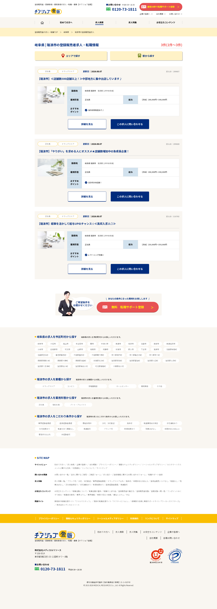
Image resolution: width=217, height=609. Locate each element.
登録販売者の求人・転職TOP (46, 32)
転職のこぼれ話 (110, 491)
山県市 (80, 349)
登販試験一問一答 (158, 491)
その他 (159, 386)
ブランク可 (108, 429)
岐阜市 (40, 343)
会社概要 (93, 464)
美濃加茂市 (170, 343)
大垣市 (53, 343)
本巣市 (118, 349)
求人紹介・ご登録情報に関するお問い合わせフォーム (124, 474)
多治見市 (79, 343)
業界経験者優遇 (44, 423)
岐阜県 (66, 32)
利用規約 (76, 468)
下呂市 (143, 349)
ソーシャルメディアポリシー (153, 464)
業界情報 (91, 494)
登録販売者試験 (142, 491)
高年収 (129, 423)
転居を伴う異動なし (66, 429)
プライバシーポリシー (107, 464)
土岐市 (40, 349)
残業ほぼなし (151, 429)
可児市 (67, 349)
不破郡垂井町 (79, 355)
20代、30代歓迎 (108, 423)
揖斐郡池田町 (80, 360)
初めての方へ (59, 464)
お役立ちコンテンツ (62, 491)
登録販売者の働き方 (126, 491)
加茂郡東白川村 (81, 366)
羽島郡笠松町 (43, 355)
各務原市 (53, 349)
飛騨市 (105, 349)
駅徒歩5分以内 (44, 434)
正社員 (41, 404)
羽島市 (143, 343)
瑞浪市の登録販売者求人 (84, 32)
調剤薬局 (144, 386)
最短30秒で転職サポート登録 (160, 6)
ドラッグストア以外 (116, 481)
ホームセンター (122, 386)
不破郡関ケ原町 (98, 355)
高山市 (65, 343)
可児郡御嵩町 (100, 366)
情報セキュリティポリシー (129, 464)
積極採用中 (87, 423)
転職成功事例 (69, 494)
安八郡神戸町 (116, 355)
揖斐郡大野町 (62, 360)
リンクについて (88, 468)
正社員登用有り (72, 484)
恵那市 (156, 343)
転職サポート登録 (155, 474)
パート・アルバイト (78, 404)
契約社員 (56, 404)
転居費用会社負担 (151, 423)
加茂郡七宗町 (170, 360)
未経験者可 (65, 434)
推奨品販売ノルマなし (159, 481)
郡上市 (131, 349)
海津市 (156, 349)
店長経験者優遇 (66, 423)
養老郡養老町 (61, 355)
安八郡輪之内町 (135, 355)
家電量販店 (93, 386)
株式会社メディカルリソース (68, 504)
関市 (92, 343)
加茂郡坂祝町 (116, 360)
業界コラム (81, 494)
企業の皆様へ (82, 464)
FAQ (127, 494)
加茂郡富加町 (134, 360)
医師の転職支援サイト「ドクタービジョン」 (111, 501)
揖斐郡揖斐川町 (44, 360)
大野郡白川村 (118, 366)
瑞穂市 (93, 349)
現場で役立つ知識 (104, 494)
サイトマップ (102, 468)
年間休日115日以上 (172, 429)
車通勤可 (87, 429)
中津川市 (104, 343)
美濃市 (118, 343)
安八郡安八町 (154, 355)
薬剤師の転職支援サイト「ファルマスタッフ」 (73, 501)
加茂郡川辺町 (152, 360)
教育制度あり (129, 429)
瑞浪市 (131, 343)
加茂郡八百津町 (44, 366)
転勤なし (174, 481)
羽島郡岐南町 (171, 349)
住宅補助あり (172, 423)
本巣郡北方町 (98, 360)
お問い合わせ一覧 (61, 474)
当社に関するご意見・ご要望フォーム (86, 474)
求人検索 (70, 464)
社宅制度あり (44, 429)
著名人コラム (118, 494)
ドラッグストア (49, 386)
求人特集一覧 (59, 481)
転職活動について (80, 491)
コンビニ (70, 386)
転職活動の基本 (95, 491)
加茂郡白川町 (62, 366)
